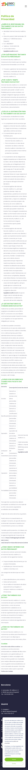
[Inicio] (8, 3)
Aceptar (14, 759)
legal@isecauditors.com (11, 51)
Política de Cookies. (7, 671)
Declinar (14, 763)
